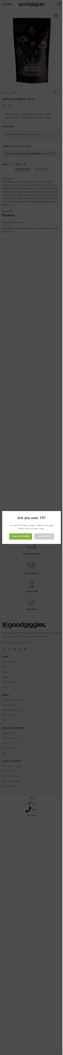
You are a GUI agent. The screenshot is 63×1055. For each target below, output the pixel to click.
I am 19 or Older (20, 536)
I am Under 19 (44, 536)
